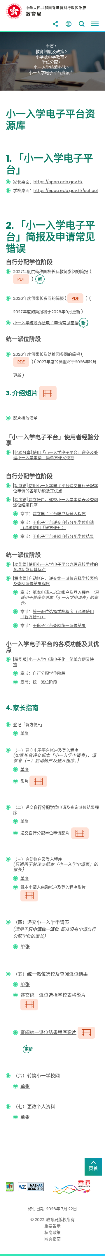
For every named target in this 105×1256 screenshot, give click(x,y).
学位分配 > (51, 62)
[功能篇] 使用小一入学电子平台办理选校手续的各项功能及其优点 (55, 566)
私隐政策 (52, 1232)
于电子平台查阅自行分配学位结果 (63, 536)
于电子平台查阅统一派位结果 (59, 625)
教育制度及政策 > (51, 51)
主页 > (51, 46)
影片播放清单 (25, 418)
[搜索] (81, 24)
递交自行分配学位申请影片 (44, 833)
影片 (24, 781)
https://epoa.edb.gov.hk (58, 182)
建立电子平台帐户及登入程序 (59, 514)
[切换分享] (55, 24)
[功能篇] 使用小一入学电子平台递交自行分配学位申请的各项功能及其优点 (55, 488)
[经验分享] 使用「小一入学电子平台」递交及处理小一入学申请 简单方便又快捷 (55, 455)
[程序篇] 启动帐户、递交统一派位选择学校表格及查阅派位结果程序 (55, 580)
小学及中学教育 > (51, 56)
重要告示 (52, 1226)
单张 (24, 733)
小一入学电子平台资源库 (51, 72)
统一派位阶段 (45, 682)
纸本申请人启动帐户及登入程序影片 (53, 887)
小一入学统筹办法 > (51, 67)
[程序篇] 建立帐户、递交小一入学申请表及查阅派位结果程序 (55, 502)
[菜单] (94, 24)
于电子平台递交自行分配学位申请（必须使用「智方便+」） (57, 525)
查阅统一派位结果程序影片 (48, 1032)
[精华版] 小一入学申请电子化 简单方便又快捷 (53, 661)
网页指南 (52, 1239)
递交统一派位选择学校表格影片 (53, 995)
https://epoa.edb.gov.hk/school (66, 190)
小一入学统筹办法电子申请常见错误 (49, 323)
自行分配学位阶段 (49, 673)
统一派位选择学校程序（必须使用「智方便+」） (57, 614)
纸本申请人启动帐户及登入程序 (61, 592)
